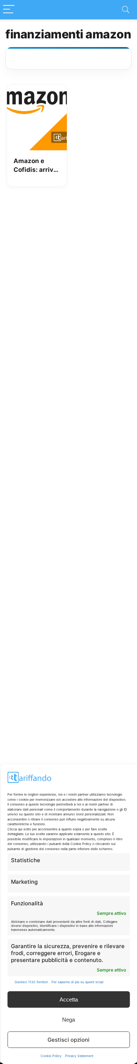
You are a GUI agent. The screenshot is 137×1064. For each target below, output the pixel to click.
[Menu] (9, 9)
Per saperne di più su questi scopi (77, 982)
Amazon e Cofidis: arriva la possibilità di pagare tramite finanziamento (36, 165)
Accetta (69, 999)
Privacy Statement (79, 1056)
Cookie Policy (51, 1056)
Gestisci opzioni (68, 1039)
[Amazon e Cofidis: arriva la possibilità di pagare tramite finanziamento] (37, 89)
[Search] (125, 9)
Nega (68, 1019)
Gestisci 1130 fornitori (31, 982)
